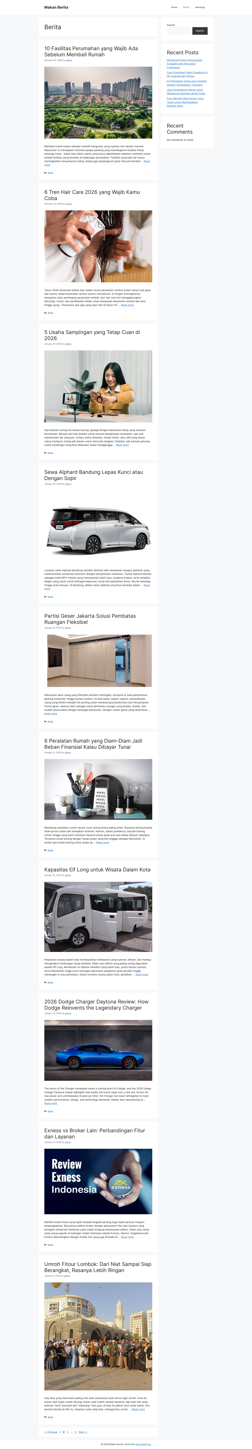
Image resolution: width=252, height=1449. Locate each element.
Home (174, 7)
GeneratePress (143, 1444)
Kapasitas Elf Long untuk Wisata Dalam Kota (97, 869)
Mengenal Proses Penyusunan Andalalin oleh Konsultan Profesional (184, 64)
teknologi (200, 7)
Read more (127, 305)
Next (83, 1432)
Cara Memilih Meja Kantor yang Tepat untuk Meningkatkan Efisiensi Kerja (185, 102)
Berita (186, 7)
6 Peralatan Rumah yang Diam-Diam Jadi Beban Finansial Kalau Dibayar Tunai (93, 744)
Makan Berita (56, 7)
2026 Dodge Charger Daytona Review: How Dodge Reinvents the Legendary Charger (96, 1004)
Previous (50, 1432)
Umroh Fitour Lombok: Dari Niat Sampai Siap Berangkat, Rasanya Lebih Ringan (97, 1267)
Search (171, 25)
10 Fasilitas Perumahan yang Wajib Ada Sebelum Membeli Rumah (91, 51)
